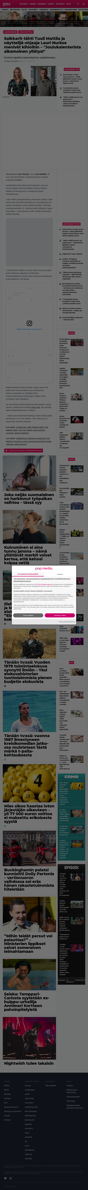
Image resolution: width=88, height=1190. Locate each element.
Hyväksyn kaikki (60, 615)
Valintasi (60, 574)
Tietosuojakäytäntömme (67, 622)
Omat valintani (28, 615)
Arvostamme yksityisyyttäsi (28, 574)
